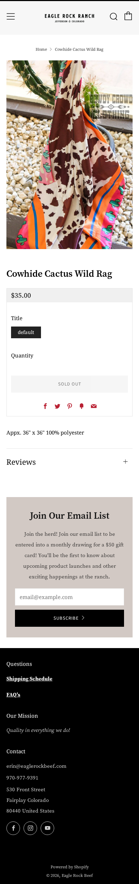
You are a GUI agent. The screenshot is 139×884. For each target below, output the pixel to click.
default (26, 332)
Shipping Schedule (29, 678)
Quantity (22, 355)
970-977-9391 (22, 777)
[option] (69, 154)
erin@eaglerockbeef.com (36, 766)
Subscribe (66, 618)
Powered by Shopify (70, 867)
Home (41, 49)
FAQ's (13, 694)
